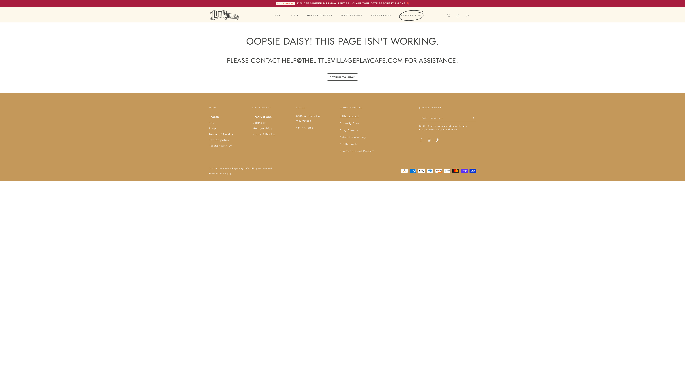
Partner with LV (220, 145)
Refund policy (219, 140)
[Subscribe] (474, 118)
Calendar (259, 122)
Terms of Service (221, 134)
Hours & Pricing (263, 134)
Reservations (262, 117)
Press (213, 128)
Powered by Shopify (220, 173)
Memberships (262, 128)
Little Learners (349, 116)
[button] (448, 15)
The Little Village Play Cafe (233, 168)
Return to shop (342, 77)
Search (214, 117)
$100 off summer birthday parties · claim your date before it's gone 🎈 (343, 3)
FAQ (212, 122)
